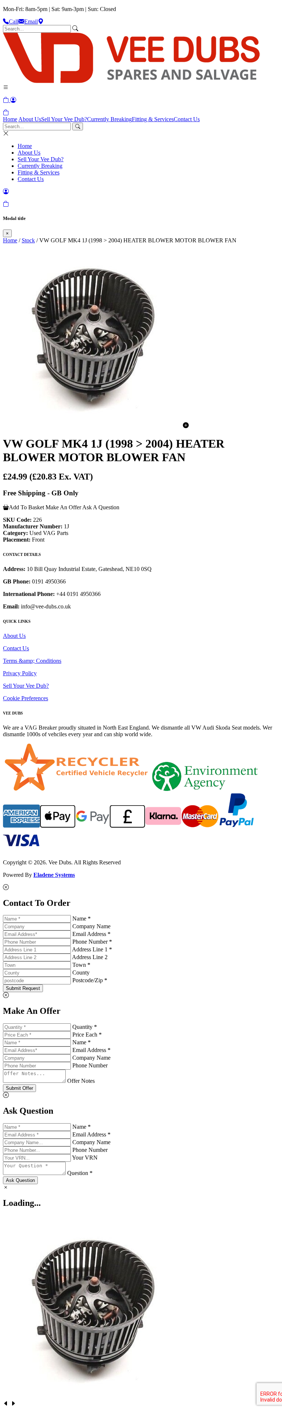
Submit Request (23, 988)
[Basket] (6, 112)
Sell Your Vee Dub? (64, 119)
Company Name (91, 926)
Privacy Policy (20, 673)
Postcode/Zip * (89, 980)
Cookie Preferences (25, 698)
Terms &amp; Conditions (32, 661)
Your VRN (85, 1157)
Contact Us (187, 119)
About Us (29, 119)
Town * (81, 965)
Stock (28, 240)
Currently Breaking (109, 119)
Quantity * (84, 1027)
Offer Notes (81, 1081)
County (81, 972)
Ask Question (20, 1180)
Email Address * (91, 934)
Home (10, 119)
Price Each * (87, 1034)
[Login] (13, 100)
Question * (80, 1173)
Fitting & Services (153, 119)
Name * (81, 918)
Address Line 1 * (92, 949)
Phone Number (90, 1065)
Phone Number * (92, 942)
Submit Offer (19, 1088)
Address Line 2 (90, 957)
